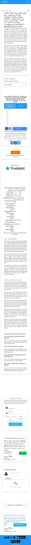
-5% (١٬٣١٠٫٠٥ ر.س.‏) (10, 416)
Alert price (10, 411)
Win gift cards (15, 156)
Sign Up (15, 152)
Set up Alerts (15, 424)
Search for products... (7, 10)
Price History (20, 524)
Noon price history (11, 81)
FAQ (22, 370)
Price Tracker (9, 79)
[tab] (10, 106)
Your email (11, 408)
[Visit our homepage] (4, 2)
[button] (5, 505)
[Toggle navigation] (28, 2)
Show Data (18, 128)
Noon (5, 524)
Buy (23, 453)
